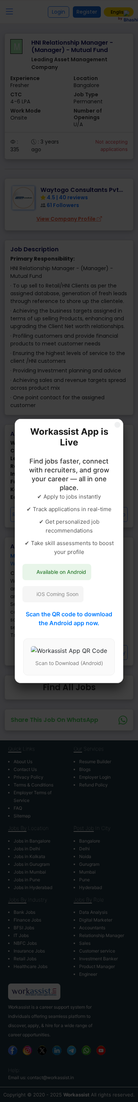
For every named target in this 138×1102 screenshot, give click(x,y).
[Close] (117, 425)
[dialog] (69, 551)
